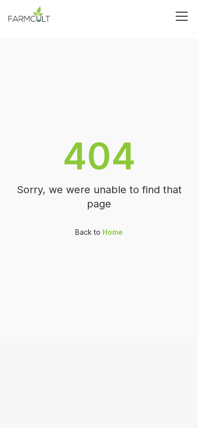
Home (113, 232)
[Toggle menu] (182, 16)
